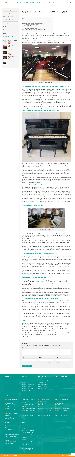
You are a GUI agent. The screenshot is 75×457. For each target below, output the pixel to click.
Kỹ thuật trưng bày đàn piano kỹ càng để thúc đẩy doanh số (34, 29)
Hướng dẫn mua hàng (43, 386)
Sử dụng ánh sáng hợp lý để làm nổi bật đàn (32, 24)
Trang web (58, 357)
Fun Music (36, 14)
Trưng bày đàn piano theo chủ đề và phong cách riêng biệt (34, 27)
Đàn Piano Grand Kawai (27, 386)
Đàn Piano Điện (25, 380)
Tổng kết (24, 30)
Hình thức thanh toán (43, 384)
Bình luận (24, 347)
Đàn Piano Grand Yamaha (27, 388)
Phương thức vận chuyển (43, 388)
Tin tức (44, 2)
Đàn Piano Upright (26, 390)
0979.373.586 (8, 404)
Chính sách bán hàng (43, 380)
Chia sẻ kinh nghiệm (7, 13)
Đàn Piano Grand (25, 382)
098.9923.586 (34, 404)
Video (49, 2)
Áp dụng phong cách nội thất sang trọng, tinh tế (32, 28)
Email (40, 357)
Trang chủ (19, 2)
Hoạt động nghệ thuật (8, 19)
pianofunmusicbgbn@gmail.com (12, 409)
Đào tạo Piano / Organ (8, 16)
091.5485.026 (58, 404)
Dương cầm (31, 336)
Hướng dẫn (5, 23)
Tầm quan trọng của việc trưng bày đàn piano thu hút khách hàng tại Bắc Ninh (37, 21)
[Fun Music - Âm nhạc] (8, 3)
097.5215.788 (29, 436)
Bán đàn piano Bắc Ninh (31, 318)
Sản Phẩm (32, 2)
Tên (23, 357)
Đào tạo (39, 2)
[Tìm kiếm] (67, 3)
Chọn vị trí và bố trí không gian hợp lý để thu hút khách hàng (34, 23)
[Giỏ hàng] (70, 3)
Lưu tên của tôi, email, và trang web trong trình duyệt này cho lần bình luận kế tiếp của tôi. (43, 362)
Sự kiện (5, 26)
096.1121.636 (24, 434)
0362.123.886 (8, 406)
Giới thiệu (26, 2)
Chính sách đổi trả (42, 382)
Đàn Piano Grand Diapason (28, 384)
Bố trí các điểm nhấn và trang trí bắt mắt (31, 25)
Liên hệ (54, 2)
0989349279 (7, 431)
